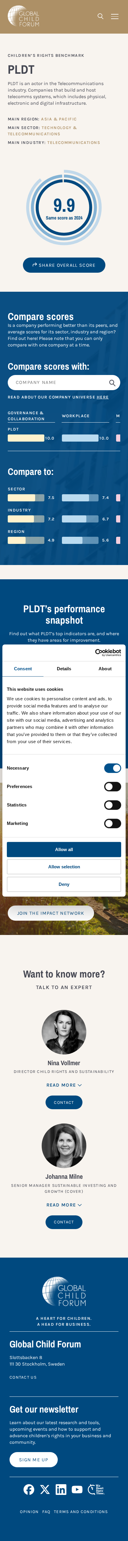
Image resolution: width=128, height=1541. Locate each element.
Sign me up (33, 1459)
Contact (64, 1102)
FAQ (46, 1511)
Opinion (29, 1511)
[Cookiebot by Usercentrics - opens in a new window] (95, 653)
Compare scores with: (49, 366)
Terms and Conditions (81, 1511)
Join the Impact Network (51, 913)
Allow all (64, 849)
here (103, 397)
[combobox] (64, 382)
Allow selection (64, 866)
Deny (64, 884)
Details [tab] (64, 668)
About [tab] (105, 668)
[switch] (112, 786)
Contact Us (23, 1377)
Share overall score (66, 265)
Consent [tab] (23, 668)
